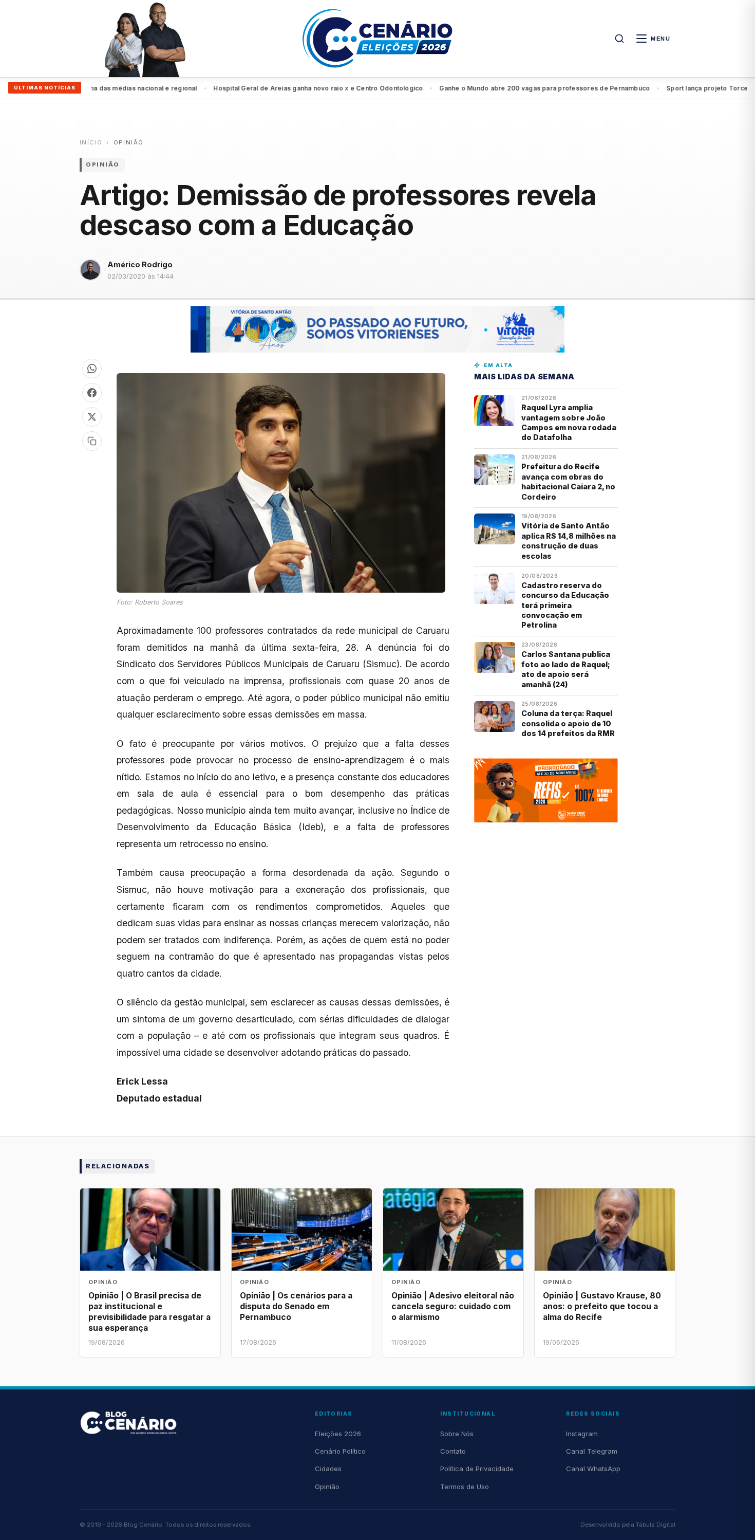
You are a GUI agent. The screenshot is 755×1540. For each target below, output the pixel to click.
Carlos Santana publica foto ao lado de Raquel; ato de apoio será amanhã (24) (565, 669)
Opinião (129, 142)
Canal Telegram (591, 1451)
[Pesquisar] (619, 38)
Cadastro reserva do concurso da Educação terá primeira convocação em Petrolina (565, 605)
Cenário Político (340, 1451)
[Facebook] (92, 392)
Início (91, 142)
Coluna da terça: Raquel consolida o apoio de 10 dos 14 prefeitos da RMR (568, 723)
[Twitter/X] (92, 417)
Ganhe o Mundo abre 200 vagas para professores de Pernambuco (509, 88)
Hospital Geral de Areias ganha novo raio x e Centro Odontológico (283, 88)
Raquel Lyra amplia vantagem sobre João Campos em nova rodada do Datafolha (568, 422)
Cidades (328, 1468)
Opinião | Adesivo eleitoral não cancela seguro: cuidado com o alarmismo (452, 1306)
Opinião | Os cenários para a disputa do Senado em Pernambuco (296, 1306)
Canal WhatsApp (593, 1468)
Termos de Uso (464, 1486)
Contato (453, 1451)
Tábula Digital (655, 1524)
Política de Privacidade (477, 1468)
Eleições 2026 (338, 1433)
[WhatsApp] (92, 368)
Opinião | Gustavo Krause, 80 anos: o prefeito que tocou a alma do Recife (602, 1306)
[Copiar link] (92, 441)
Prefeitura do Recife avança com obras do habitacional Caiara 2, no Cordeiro (568, 481)
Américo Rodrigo (140, 264)
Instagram (582, 1433)
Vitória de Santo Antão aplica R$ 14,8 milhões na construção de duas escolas (568, 540)
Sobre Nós (457, 1433)
